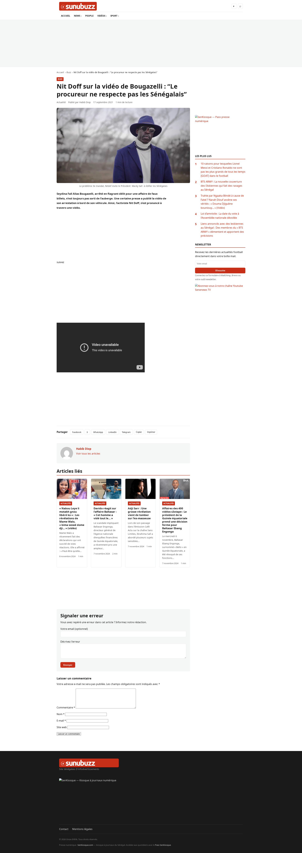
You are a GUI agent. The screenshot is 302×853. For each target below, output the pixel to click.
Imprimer (151, 432)
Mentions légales (82, 829)
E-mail (61, 720)
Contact (63, 829)
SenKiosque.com (85, 845)
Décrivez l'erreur (70, 641)
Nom (60, 714)
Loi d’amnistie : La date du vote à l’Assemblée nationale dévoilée (220, 215)
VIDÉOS (101, 15)
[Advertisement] (151, 43)
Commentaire (66, 707)
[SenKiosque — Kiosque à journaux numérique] (151, 801)
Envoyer (67, 665)
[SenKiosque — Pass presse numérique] (220, 134)
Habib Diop (85, 102)
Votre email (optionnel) (74, 629)
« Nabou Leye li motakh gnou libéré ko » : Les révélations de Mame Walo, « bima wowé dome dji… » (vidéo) (71, 518)
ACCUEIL (65, 15)
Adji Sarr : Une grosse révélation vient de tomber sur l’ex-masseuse (139, 513)
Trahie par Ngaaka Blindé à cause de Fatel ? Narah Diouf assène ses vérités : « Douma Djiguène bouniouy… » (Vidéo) (222, 202)
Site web (62, 727)
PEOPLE (89, 15)
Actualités (66, 503)
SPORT (113, 15)
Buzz (60, 79)
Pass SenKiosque (163, 845)
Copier (139, 432)
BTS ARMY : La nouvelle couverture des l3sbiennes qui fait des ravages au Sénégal (221, 185)
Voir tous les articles (88, 453)
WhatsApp (98, 432)
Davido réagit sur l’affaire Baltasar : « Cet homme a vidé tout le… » (105, 513)
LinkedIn (112, 432)
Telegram (126, 432)
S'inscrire (220, 270)
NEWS (77, 15)
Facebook (76, 432)
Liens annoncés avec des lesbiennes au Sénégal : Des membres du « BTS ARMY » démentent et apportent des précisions (222, 230)
